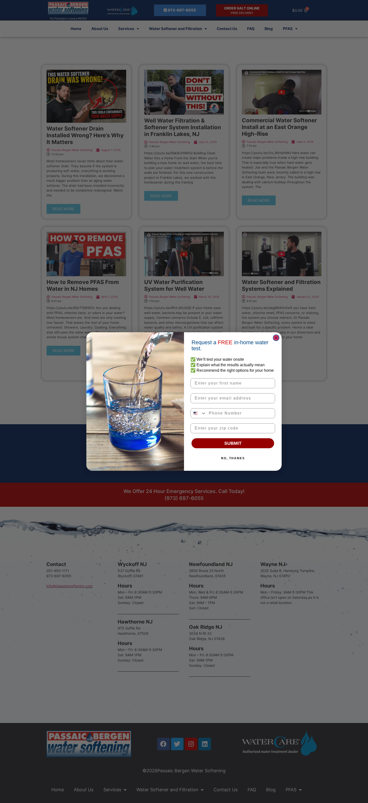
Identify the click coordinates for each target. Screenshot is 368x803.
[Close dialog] (276, 338)
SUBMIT (233, 443)
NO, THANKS (233, 458)
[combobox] (198, 413)
